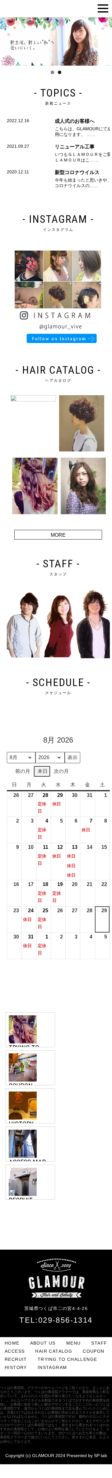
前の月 (22, 771)
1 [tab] (52, 72)
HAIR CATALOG (53, 1351)
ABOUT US (43, 1343)
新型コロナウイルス (77, 172)
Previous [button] (7, 40)
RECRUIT (16, 1359)
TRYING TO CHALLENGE (67, 1359)
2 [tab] (59, 72)
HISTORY (16, 1367)
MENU (73, 1343)
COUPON (93, 1351)
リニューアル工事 (75, 146)
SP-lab (100, 1455)
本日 (43, 771)
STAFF (99, 1343)
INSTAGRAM (52, 1367)
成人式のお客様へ (75, 121)
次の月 (61, 771)
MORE (58, 535)
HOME (12, 1343)
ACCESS (15, 1351)
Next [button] (104, 40)
